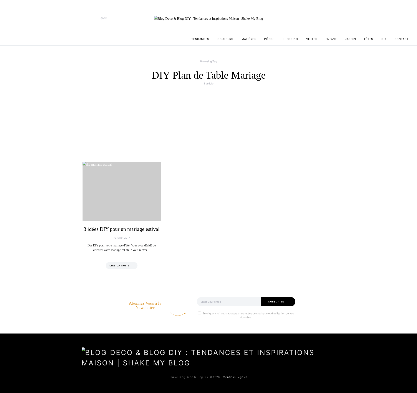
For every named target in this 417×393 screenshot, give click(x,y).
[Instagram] (91, 18)
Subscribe (276, 301)
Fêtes (368, 39)
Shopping (290, 39)
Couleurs (225, 39)
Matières (249, 39)
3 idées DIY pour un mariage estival (122, 229)
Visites (311, 39)
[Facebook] (84, 18)
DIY (383, 39)
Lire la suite (119, 265)
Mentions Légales (235, 377)
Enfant (331, 39)
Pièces (269, 39)
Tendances (200, 39)
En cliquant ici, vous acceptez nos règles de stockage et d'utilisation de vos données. (248, 315)
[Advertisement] (208, 121)
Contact (402, 39)
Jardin (350, 39)
